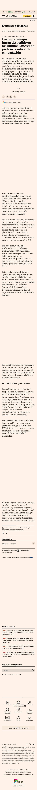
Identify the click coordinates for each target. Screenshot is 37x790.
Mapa (13, 774)
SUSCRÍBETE (27, 16)
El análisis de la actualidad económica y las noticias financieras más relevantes (16, 528)
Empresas (5, 543)
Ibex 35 (5, 12)
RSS (16, 774)
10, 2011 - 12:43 (18, 91)
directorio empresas (29, 712)
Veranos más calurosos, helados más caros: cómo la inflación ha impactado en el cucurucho (17, 640)
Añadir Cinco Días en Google (13, 102)
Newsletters (21, 774)
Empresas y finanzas (15, 26)
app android (29, 720)
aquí (31, 557)
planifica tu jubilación (7, 712)
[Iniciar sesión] (33, 16)
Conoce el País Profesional (18, 728)
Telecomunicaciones (14, 31)
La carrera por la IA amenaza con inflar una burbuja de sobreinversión (18, 647)
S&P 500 (18, 12)
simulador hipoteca (18, 704)
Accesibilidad (7, 774)
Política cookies (24, 769)
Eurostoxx (11, 674)
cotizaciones (7, 720)
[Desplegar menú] (3, 16)
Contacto (10, 769)
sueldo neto (29, 704)
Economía (13, 543)
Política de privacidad (25, 772)
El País (32, 20)
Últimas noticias (8, 627)
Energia (23, 31)
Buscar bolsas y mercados (12, 665)
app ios (18, 720)
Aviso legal (16, 769)
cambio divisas (18, 712)
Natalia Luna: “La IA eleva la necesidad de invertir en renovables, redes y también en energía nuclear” (18, 654)
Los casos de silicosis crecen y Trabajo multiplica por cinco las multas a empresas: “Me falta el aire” (18, 632)
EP (18, 89)
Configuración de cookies (12, 772)
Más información (6, 552)
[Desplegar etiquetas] (33, 543)
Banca (4, 31)
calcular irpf (7, 704)
